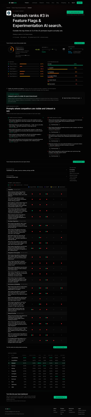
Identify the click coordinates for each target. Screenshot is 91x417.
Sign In (73, 2)
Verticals (8, 7)
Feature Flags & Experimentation (19, 7)
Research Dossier (73, 175)
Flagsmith (14, 371)
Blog (58, 2)
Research (42, 2)
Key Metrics (72, 171)
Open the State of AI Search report (72, 98)
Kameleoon (14, 376)
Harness (13, 365)
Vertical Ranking (73, 180)
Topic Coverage (73, 177)
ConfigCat (14, 373)
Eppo (13, 381)
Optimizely (14, 384)
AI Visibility (72, 169)
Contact (55, 412)
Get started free (59, 397)
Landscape (34, 2)
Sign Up (79, 2)
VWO (13, 387)
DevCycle (14, 379)
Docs (53, 2)
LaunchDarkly (15, 357)
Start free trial (79, 43)
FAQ (61, 414)
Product (27, 2)
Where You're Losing (74, 173)
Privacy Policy (81, 412)
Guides (70, 410)
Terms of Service (82, 410)
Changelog (63, 2)
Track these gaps (78, 161)
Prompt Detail (73, 178)
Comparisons (72, 412)
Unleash (13, 363)
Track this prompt (54, 124)
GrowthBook (14, 360)
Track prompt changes (60, 347)
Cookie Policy (81, 414)
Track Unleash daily (75, 12)
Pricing (47, 2)
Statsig (13, 368)
